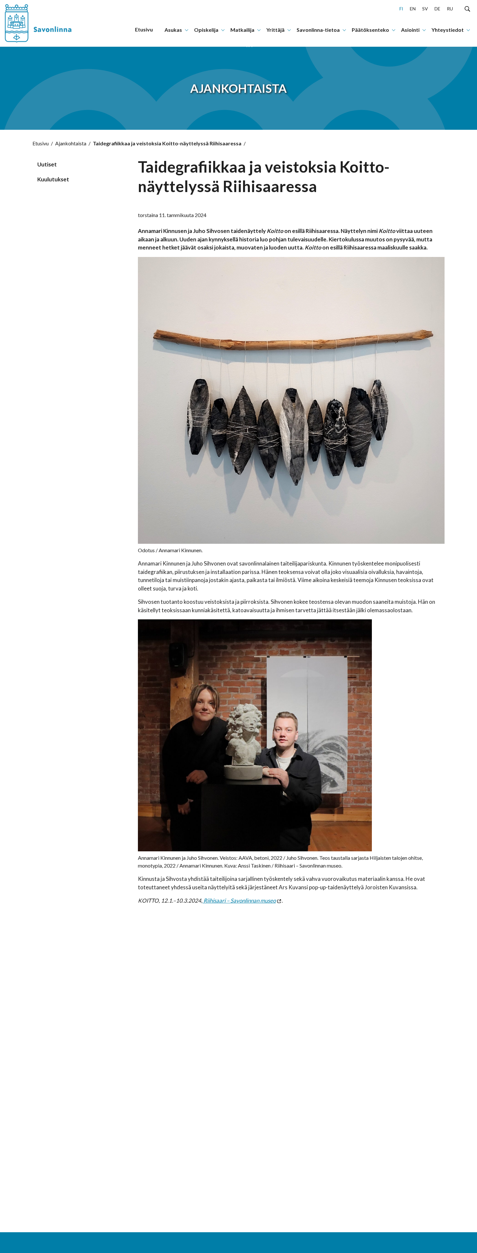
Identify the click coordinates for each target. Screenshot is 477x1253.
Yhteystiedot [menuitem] (448, 30)
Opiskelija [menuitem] (206, 30)
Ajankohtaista (70, 143)
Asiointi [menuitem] (410, 30)
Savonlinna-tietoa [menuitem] (318, 30)
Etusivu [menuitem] (144, 29)
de (437, 8)
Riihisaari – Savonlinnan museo (239, 900)
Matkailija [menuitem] (242, 30)
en (413, 8)
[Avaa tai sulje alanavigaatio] (186, 29)
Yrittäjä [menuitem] (275, 30)
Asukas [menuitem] (173, 30)
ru (450, 8)
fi (401, 8)
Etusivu (40, 143)
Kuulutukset (53, 179)
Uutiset (47, 164)
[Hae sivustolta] (467, 8)
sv (425, 8)
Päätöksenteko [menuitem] (370, 30)
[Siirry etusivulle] (44, 23)
